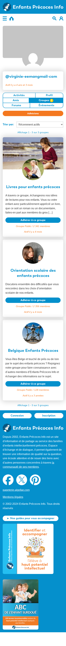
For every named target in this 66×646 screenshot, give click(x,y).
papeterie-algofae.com (16, 490)
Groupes (45, 100)
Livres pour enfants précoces (33, 186)
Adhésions (33, 113)
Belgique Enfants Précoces (33, 350)
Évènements (46, 105)
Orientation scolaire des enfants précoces (33, 273)
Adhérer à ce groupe (33, 220)
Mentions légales (13, 497)
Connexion (17, 415)
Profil (49, 95)
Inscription (48, 415)
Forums (16, 105)
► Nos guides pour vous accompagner (30, 518)
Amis (16, 100)
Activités (19, 95)
